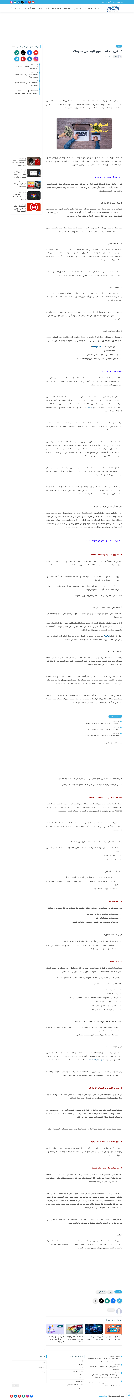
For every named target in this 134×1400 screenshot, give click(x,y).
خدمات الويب (67, 8)
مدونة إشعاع (103, 1396)
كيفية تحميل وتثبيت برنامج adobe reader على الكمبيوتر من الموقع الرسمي (19, 162)
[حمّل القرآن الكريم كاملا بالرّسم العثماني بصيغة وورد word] (34, 173)
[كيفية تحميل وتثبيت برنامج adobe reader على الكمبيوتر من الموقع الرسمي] (34, 161)
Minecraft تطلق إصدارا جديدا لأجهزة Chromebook (26, 76)
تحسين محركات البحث (96, 1060)
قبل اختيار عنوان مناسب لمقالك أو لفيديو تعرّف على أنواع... (56, 1339)
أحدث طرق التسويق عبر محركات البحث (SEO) (114, 1338)
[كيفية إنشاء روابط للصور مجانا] (34, 185)
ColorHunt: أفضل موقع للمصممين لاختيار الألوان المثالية (75, 1339)
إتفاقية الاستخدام (118, 2)
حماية (34, 8)
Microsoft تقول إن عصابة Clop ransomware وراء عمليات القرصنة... (26, 92)
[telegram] (16, 59)
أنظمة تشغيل (56, 8)
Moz (90, 407)
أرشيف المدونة (106, 2)
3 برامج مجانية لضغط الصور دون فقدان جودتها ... (103, 729)
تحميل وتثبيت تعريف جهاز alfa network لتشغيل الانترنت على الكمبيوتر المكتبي (103, 1359)
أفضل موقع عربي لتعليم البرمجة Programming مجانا (102, 735)
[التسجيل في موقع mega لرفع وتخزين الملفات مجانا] (34, 207)
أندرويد (89, 8)
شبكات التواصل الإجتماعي (75, 1384)
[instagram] (11, 2)
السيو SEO (96, 347)
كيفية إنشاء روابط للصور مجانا (20, 185)
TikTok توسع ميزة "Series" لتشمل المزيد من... (26, 84)
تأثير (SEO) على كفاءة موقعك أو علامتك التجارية (94, 1338)
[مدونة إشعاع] (113, 8)
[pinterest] (29, 2)
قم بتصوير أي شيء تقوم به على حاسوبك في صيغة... (102, 723)
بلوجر (24, 8)
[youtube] (33, 2)
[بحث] (11, 8)
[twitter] (22, 2)
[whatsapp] (15, 2)
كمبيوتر (96, 8)
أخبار (29, 8)
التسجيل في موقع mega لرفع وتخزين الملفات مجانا (20, 208)
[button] (113, 1300)
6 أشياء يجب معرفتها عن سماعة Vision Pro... (27, 67)
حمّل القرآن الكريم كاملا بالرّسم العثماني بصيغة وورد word (19, 174)
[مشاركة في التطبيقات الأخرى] (95, 1300)
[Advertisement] (67, 28)
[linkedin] (18, 2)
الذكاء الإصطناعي (80, 8)
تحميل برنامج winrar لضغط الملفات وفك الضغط (19, 197)
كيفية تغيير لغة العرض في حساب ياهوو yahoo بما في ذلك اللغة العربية (104, 1384)
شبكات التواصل (43, 8)
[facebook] (26, 2)
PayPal (107, 636)
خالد (115, 56)
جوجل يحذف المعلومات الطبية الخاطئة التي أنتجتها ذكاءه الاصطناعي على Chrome (105, 1376)
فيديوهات (17, 8)
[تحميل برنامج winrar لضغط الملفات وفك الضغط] (34, 195)
